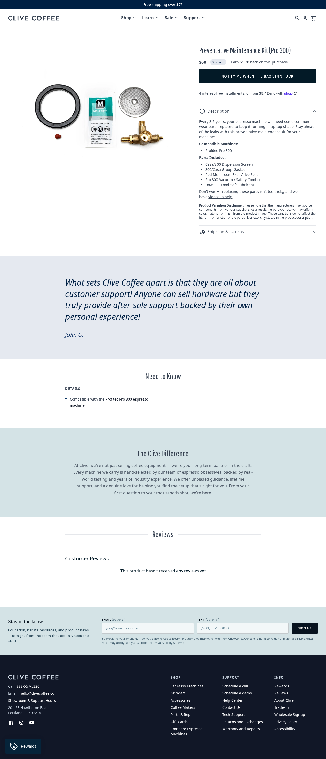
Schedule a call (235, 686)
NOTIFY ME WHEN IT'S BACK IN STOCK (257, 76)
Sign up (305, 628)
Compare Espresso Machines (186, 731)
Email (114, 619)
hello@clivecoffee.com (39, 693)
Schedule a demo (237, 693)
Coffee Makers (183, 707)
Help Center (232, 700)
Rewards (281, 686)
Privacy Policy (163, 643)
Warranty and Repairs (241, 728)
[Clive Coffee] (33, 18)
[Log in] (305, 18)
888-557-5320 (28, 686)
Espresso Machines (187, 686)
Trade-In (281, 707)
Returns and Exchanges (242, 721)
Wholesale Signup (289, 714)
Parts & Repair (183, 714)
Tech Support (233, 714)
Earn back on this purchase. (260, 62)
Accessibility (284, 728)
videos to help (220, 196)
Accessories (181, 700)
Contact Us (231, 707)
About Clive (284, 700)
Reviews (281, 693)
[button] (257, 111)
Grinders (178, 693)
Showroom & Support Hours (32, 700)
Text (208, 619)
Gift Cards (179, 721)
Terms (180, 643)
